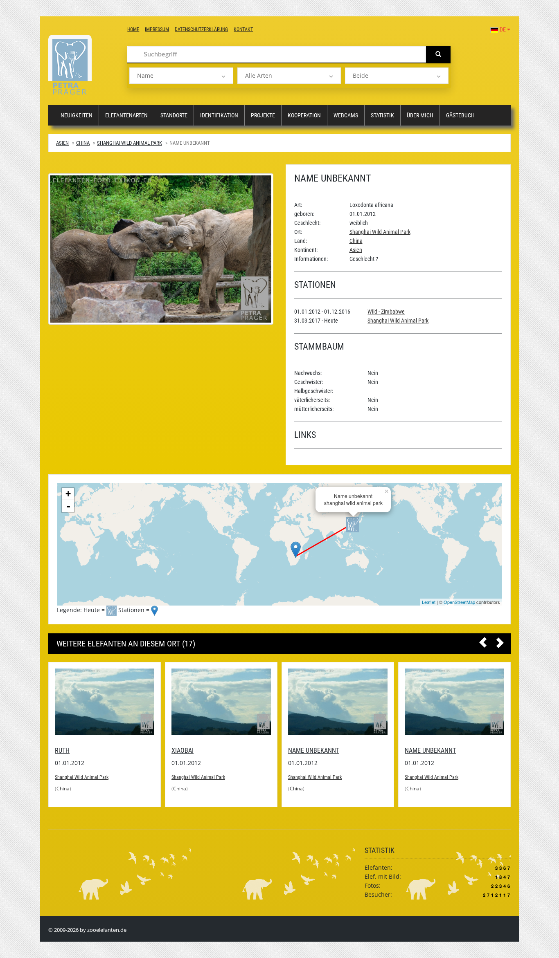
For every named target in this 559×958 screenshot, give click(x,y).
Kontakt (243, 29)
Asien (62, 143)
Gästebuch (460, 115)
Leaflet (428, 602)
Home (133, 29)
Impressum (157, 29)
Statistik (382, 115)
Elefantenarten (126, 115)
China (83, 143)
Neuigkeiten (76, 115)
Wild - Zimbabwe (386, 311)
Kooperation (304, 115)
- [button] (68, 506)
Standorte (173, 115)
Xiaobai (66, 750)
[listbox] (181, 75)
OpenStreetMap (459, 602)
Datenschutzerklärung (201, 29)
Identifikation (219, 115)
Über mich (420, 115)
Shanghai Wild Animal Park (129, 143)
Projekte (263, 115)
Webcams (346, 115)
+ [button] (68, 494)
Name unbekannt (197, 750)
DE (502, 29)
